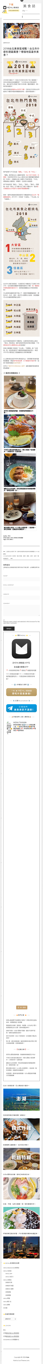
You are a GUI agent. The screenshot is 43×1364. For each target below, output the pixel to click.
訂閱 (11, 1333)
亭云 (9, 536)
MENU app (9, 1273)
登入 (4, 1330)
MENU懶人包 (7, 1301)
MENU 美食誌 (14, 537)
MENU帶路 (6, 1298)
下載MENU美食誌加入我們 (16, 366)
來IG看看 (23, 1007)
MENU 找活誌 (7, 1271)
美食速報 (8, 1292)
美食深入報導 (9, 1289)
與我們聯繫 (17, 363)
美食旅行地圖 (9, 1286)
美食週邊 (20, 537)
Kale (27, 1357)
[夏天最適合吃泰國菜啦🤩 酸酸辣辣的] (21, 900)
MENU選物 (6, 1305)
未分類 (5, 1308)
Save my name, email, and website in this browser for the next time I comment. (21, 622)
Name (5, 576)
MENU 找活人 (10, 1277)
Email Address (8, 585)
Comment (6, 603)
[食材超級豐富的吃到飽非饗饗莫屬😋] (21, 781)
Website (6, 594)
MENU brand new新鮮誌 (11, 1268)
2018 (7, 539)
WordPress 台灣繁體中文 (11, 1339)
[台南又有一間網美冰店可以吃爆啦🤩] (21, 989)
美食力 (11, 539)
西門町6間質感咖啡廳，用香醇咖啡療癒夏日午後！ (21, 1054)
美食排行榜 (9, 1282)
